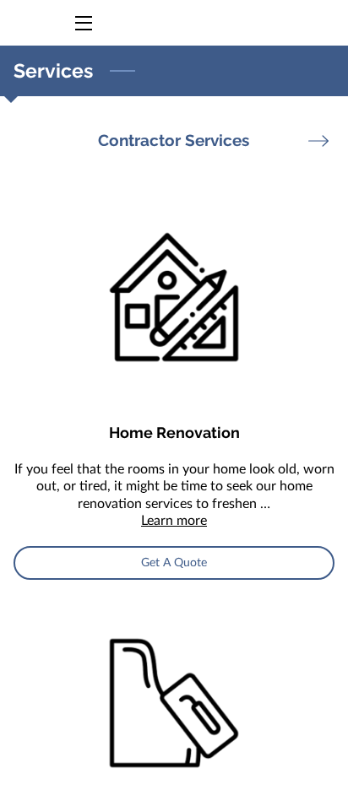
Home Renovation (174, 433)
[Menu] (82, 23)
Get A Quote (174, 563)
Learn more (174, 520)
